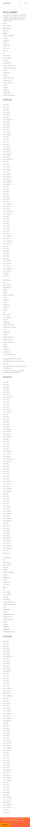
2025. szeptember (7, 119)
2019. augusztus (7, 271)
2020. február (6, 256)
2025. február (6, 127)
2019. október (6, 266)
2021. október (6, 209)
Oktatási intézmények (8, 78)
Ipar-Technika (6, 55)
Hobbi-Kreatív (6, 45)
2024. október (6, 132)
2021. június (6, 219)
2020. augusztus (7, 243)
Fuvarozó (5, 38)
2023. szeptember (7, 159)
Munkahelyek (6, 73)
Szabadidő (5, 87)
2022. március (6, 196)
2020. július (6, 246)
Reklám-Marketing (7, 83)
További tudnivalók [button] (18, 820)
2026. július (6, 105)
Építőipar (5, 33)
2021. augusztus (7, 214)
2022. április (6, 194)
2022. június (6, 189)
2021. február (6, 228)
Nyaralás (5, 75)
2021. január (6, 231)
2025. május (6, 122)
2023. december (7, 152)
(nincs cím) (6, 363)
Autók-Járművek (7, 21)
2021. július (6, 216)
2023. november (7, 154)
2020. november (7, 236)
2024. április (6, 144)
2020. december (7, 233)
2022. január (6, 201)
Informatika (6, 48)
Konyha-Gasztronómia (9, 65)
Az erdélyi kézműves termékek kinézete (13, 361)
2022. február (6, 199)
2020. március (6, 253)
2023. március (6, 166)
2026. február (6, 114)
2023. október (6, 157)
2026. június (6, 107)
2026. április (6, 110)
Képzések (5, 60)
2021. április (6, 223)
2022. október (6, 179)
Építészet (5, 31)
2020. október (6, 238)
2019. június (6, 275)
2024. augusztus (7, 134)
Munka (5, 70)
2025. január (6, 129)
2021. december (7, 204)
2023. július (6, 162)
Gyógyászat (6, 40)
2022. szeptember (7, 181)
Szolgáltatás (6, 90)
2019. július (6, 273)
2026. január (6, 117)
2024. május (6, 142)
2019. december (7, 261)
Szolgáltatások (7, 92)
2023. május (6, 164)
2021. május (6, 221)
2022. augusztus (7, 184)
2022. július (6, 186)
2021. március (6, 226)
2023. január (6, 171)
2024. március (6, 147)
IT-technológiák (7, 58)
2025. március (6, 124)
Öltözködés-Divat (7, 80)
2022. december (7, 174)
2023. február (6, 169)
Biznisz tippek (6, 26)
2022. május (6, 191)
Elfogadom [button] (5, 825)
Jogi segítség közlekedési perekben (12, 359)
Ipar (4, 53)
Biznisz (5, 23)
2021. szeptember (7, 211)
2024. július (6, 137)
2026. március (6, 112)
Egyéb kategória (7, 28)
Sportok (5, 85)
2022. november (7, 176)
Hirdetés (5, 43)
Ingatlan (5, 50)
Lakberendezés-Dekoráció (10, 68)
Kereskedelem (6, 63)
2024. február (6, 149)
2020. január (6, 258)
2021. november (7, 206)
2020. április (6, 251)
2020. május (6, 248)
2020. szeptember (7, 241)
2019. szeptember (7, 268)
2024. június (6, 139)
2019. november (7, 263)
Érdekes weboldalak (8, 35)
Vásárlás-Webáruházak (9, 95)
